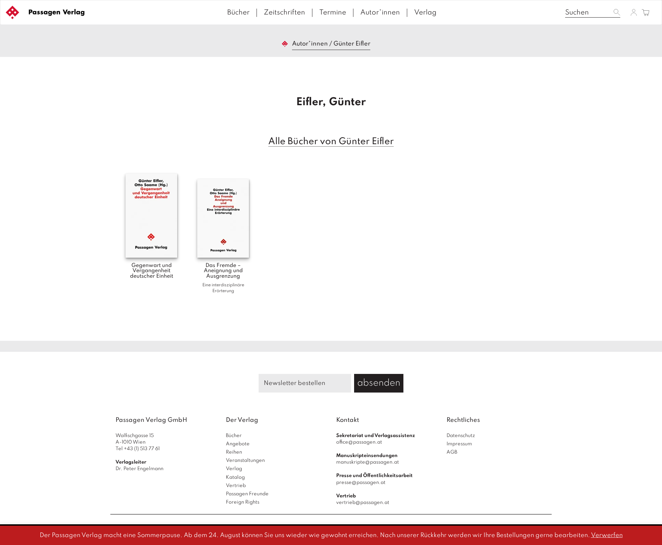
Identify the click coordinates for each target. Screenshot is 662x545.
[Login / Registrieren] (634, 12)
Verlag (425, 12)
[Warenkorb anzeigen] (646, 13)
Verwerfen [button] (607, 535)
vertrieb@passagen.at (362, 502)
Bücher (238, 12)
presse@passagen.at (360, 482)
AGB (452, 452)
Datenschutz (461, 435)
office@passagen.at (359, 442)
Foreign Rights (242, 502)
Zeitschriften (284, 12)
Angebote (238, 444)
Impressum (459, 444)
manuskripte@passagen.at (367, 462)
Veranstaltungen (245, 460)
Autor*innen (380, 12)
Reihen (234, 452)
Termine (332, 12)
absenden (378, 383)
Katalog (235, 477)
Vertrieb (236, 485)
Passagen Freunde (247, 494)
